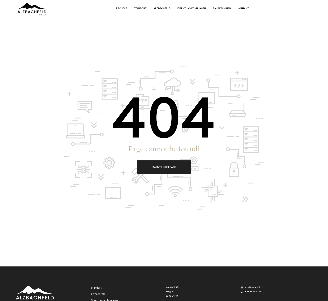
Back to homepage (164, 167)
